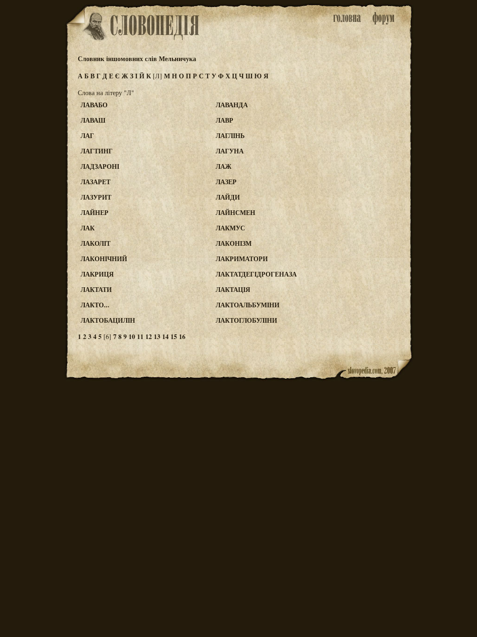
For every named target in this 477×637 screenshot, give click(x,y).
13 (157, 336)
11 (140, 336)
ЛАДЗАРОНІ (100, 166)
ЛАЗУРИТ (96, 197)
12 (148, 336)
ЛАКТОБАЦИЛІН (108, 320)
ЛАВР (224, 120)
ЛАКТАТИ (96, 289)
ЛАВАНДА (232, 105)
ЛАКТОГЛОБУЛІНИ (246, 320)
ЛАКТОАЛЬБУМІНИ (247, 305)
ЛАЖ (224, 166)
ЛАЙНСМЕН (235, 212)
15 (173, 336)
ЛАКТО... (95, 305)
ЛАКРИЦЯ (97, 274)
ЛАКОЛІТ (95, 243)
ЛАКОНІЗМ (234, 243)
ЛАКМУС (230, 228)
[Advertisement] (375, 140)
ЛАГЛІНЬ (230, 135)
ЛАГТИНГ (97, 151)
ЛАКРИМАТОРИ (242, 258)
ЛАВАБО (94, 105)
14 (165, 336)
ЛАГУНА (230, 151)
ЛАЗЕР (226, 182)
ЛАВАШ (93, 120)
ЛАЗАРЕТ (95, 182)
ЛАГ (87, 135)
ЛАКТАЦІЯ (233, 289)
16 (182, 336)
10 (132, 336)
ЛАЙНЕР (95, 212)
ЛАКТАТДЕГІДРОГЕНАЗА (256, 274)
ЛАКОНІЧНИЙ (104, 258)
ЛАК (88, 228)
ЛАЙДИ (228, 197)
